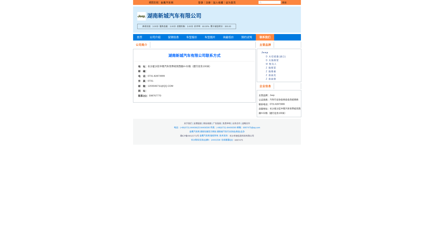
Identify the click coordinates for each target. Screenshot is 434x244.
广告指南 (217, 123)
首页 (139, 37)
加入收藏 (218, 2)
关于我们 (188, 123)
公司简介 (141, 44)
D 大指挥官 (272, 60)
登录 (200, 2)
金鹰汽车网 (167, 2)
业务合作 (236, 123)
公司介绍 (155, 37)
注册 (208, 2)
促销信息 (173, 37)
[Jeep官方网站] (141, 16)
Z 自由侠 (271, 79)
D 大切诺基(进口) (276, 56)
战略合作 (246, 123)
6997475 (239, 140)
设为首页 (231, 2)
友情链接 (198, 123)
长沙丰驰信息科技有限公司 (242, 136)
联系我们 (265, 37)
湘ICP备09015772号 (190, 136)
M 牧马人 (271, 64)
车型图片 (210, 37)
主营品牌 (265, 44)
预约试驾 (246, 37)
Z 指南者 (271, 71)
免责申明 (227, 123)
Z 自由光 (271, 75)
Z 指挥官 (271, 67)
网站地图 (207, 123)
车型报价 (191, 37)
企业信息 (265, 86)
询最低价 (228, 37)
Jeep (264, 52)
